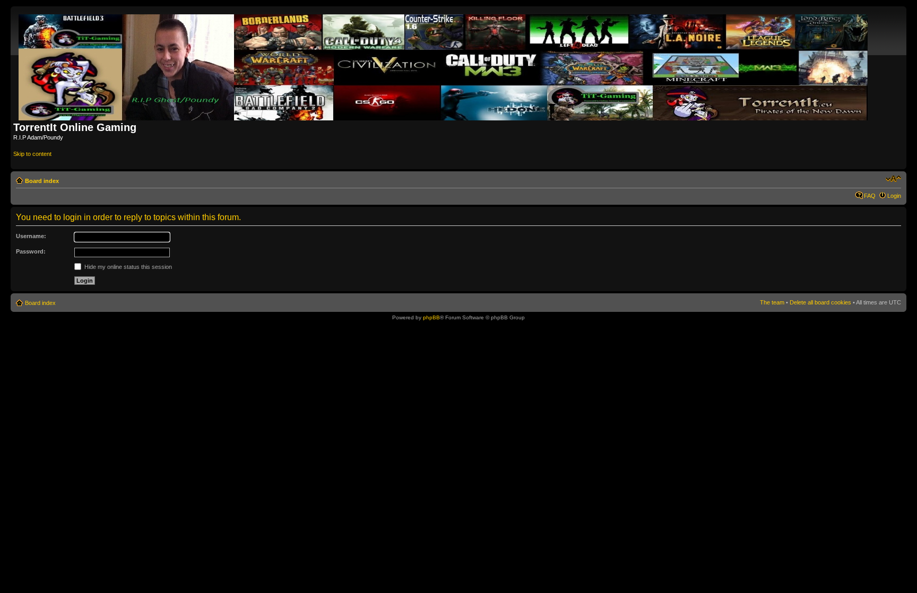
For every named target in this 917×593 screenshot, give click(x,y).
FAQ (870, 196)
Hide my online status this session (127, 267)
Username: (31, 236)
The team (772, 302)
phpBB (431, 317)
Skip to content (32, 154)
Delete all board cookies (820, 302)
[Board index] (444, 65)
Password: (31, 251)
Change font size (893, 179)
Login (894, 196)
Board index (42, 181)
